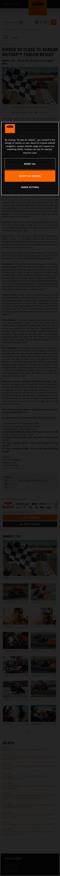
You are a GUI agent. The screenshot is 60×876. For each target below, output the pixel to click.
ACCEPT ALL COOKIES (30, 176)
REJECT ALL (30, 163)
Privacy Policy (27, 153)
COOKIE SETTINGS (30, 187)
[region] (30, 158)
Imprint (34, 153)
